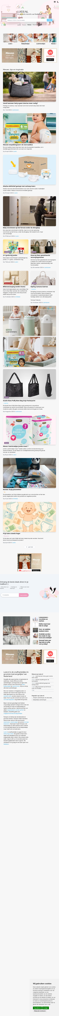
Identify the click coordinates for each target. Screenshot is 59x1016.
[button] (56, 2)
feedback (6, 744)
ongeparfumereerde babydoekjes (13, 713)
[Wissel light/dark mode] (58, 2)
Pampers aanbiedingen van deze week (42, 697)
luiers (23, 684)
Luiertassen (15, 110)
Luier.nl (5, 732)
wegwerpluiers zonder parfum (15, 710)
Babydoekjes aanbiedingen (39, 699)
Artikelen (17, 297)
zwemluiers (7, 722)
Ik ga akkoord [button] (37, 1008)
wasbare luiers (8, 696)
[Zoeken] (50, 20)
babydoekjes (7, 686)
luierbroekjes (14, 722)
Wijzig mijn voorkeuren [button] (40, 1011)
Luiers (15, 151)
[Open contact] (55, 2)
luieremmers (16, 686)
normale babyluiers (9, 699)
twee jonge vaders (9, 734)
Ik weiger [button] (45, 1008)
